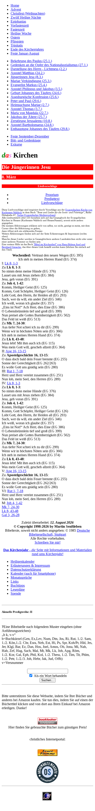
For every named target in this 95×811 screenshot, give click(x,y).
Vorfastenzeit (20, 25)
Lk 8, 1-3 (11, 263)
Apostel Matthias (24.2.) (27, 73)
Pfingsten (17, 41)
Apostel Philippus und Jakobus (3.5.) (36, 89)
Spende (16, 593)
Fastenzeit (18, 29)
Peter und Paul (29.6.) (26, 101)
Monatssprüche (21, 577)
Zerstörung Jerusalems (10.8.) (31, 121)
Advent (16, 9)
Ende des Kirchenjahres (27, 49)
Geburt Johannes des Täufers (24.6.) (36, 93)
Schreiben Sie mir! (48, 542)
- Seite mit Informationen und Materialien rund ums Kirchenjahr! (47, 552)
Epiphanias (18, 21)
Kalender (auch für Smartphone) (33, 573)
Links (15, 581)
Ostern (15, 37)
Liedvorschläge (52, 203)
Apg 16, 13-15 (16, 351)
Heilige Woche (21, 33)
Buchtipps (18, 585)
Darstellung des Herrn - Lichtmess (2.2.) (39, 69)
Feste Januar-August (25, 53)
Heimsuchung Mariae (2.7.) (30, 105)
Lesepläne (18, 589)
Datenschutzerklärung (26, 569)
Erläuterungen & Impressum (30, 565)
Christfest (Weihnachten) (28, 13)
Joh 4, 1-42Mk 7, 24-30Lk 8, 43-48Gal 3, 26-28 (12, 509)
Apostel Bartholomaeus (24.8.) (32, 125)
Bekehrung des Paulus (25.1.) (31, 61)
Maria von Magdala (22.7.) (29, 113)
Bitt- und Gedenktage (26, 140)
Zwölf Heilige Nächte (26, 17)
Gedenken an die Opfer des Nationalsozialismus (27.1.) (49, 65)
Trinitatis (17, 45)
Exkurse (16, 144)
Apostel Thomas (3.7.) (26, 109)
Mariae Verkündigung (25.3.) (31, 81)
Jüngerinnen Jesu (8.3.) (27, 77)
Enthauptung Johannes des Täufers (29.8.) (40, 129)
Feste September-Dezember (30, 136)
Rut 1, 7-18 (15, 371)
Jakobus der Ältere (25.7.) (29, 117)
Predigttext (51, 199)
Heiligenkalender (22, 561)
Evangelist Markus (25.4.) (29, 85)
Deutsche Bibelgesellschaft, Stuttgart (59, 532)
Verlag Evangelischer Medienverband (36, 215)
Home (15, 5)
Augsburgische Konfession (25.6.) (35, 97)
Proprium (52, 195)
